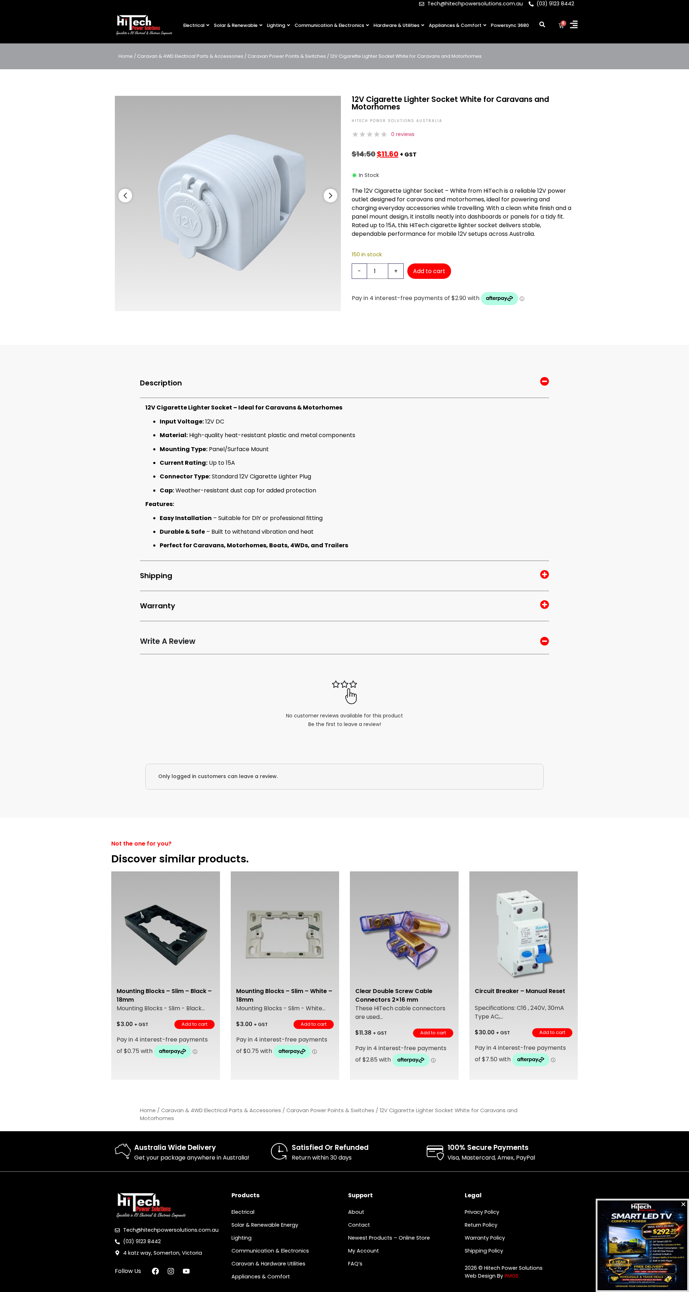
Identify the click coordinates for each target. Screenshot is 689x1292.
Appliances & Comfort (455, 25)
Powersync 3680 (510, 25)
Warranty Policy (485, 1237)
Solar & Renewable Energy (264, 1224)
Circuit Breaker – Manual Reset (520, 991)
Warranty (157, 606)
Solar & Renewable (236, 25)
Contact (359, 1224)
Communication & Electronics (329, 25)
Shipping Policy (484, 1250)
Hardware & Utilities (397, 25)
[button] (125, 195)
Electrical (194, 25)
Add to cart (429, 271)
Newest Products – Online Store (389, 1237)
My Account (363, 1250)
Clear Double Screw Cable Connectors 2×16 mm (393, 995)
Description (161, 383)
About (356, 1212)
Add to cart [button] (194, 1024)
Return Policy (481, 1224)
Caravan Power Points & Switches (287, 56)
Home (125, 56)
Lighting (276, 25)
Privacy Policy (482, 1212)
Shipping (156, 576)
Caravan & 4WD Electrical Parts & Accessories (190, 56)
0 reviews (402, 134)
